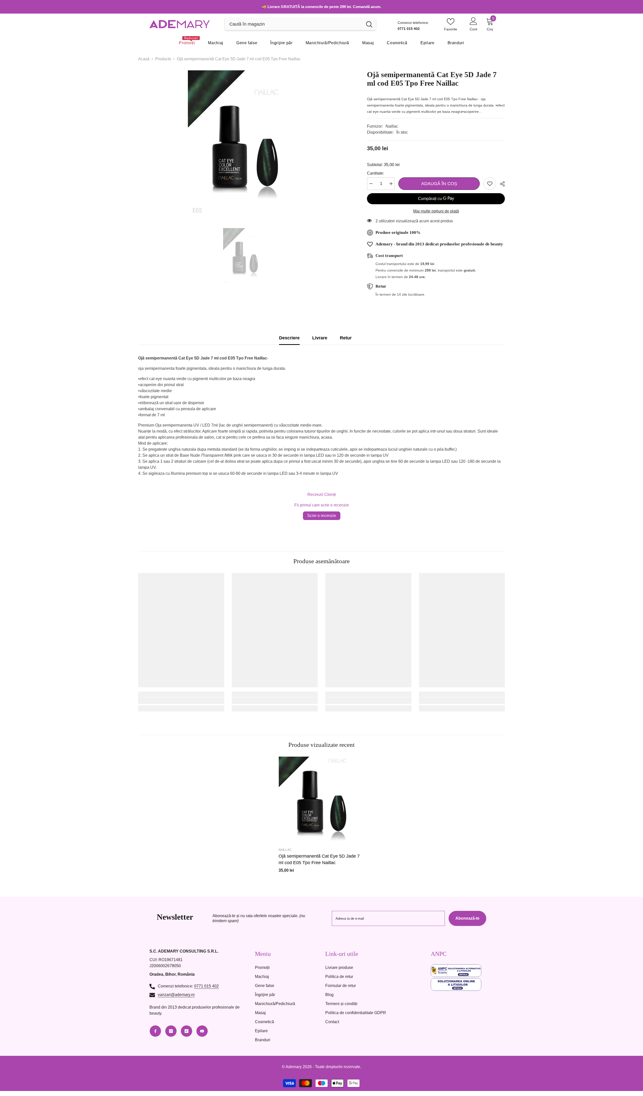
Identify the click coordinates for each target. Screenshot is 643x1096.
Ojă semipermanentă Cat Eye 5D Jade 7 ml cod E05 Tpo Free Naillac (319, 859)
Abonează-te (467, 918)
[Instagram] (171, 1031)
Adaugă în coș (439, 183)
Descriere (289, 337)
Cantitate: (375, 173)
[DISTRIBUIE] (500, 184)
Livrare (319, 337)
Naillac (392, 126)
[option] (245, 144)
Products (163, 59)
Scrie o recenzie (321, 515)
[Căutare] (300, 24)
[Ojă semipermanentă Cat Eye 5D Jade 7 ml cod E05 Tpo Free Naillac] (322, 800)
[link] (181, 700)
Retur (346, 337)
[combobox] (294, 24)
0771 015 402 (206, 986)
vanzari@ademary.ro (176, 995)
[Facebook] (155, 1031)
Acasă (143, 59)
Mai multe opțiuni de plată (436, 211)
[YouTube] (202, 1031)
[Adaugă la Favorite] (490, 183)
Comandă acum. (367, 7)
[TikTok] (186, 1031)
